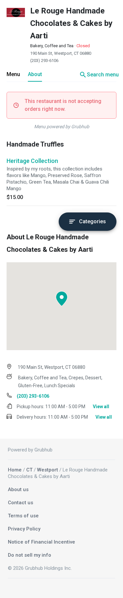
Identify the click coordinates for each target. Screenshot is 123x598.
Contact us (20, 503)
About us (18, 489)
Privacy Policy (24, 529)
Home (15, 470)
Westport (47, 470)
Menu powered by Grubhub (61, 126)
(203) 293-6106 (44, 60)
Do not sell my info (29, 555)
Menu (13, 74)
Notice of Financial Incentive (41, 542)
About (35, 74)
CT (29, 470)
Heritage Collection (32, 160)
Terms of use (23, 516)
